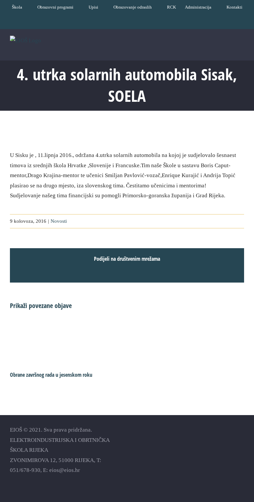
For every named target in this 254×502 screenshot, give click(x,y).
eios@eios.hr (64, 470)
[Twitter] (229, 440)
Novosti (59, 221)
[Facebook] (206, 440)
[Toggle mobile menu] (241, 50)
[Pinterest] (241, 440)
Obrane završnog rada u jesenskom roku (51, 374)
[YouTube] (218, 440)
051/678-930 (25, 470)
